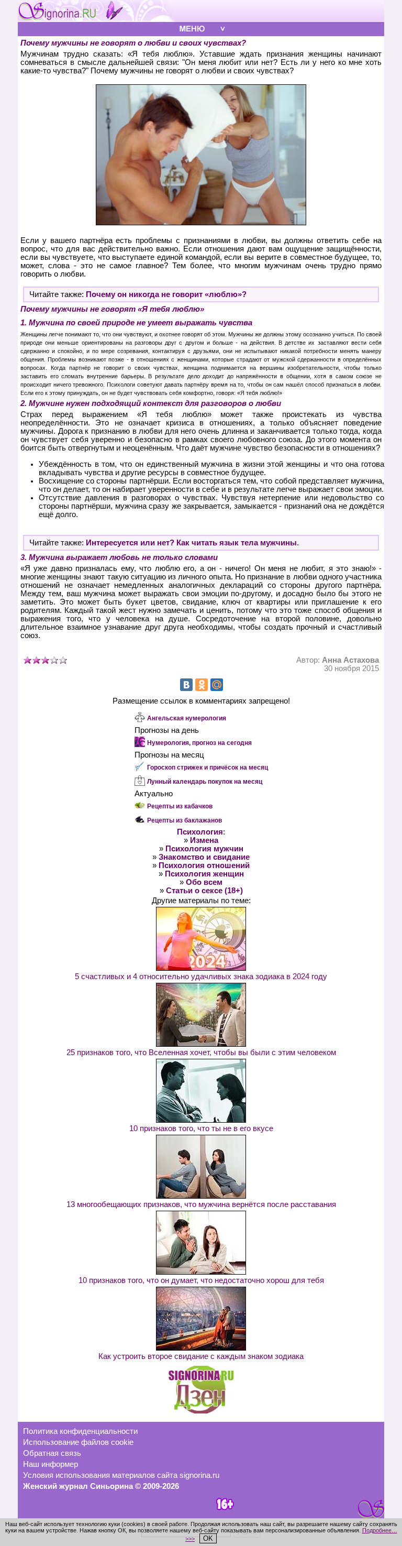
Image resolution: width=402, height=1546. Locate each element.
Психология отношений (204, 865)
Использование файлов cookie (78, 1442)
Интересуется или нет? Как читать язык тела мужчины (191, 543)
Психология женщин (204, 874)
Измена (204, 840)
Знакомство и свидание (204, 857)
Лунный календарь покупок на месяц (204, 781)
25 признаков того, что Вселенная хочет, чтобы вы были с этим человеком (201, 1052)
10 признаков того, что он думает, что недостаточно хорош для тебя (201, 1280)
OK (208, 1538)
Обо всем (204, 882)
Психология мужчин (204, 849)
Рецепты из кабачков (180, 806)
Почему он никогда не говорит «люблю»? (166, 294)
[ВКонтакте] (186, 684)
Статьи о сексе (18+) (204, 890)
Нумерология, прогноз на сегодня (199, 743)
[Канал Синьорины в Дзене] (201, 1411)
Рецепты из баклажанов (184, 820)
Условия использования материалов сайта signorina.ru (121, 1475)
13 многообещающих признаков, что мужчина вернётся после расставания (201, 1204)
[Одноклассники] (201, 684)
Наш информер (50, 1464)
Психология (200, 832)
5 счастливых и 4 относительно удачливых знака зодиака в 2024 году (201, 976)
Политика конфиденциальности (80, 1431)
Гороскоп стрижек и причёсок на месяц (207, 767)
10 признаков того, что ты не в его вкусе (201, 1128)
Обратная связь (52, 1453)
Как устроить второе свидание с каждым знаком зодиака (201, 1356)
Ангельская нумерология (186, 718)
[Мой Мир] (216, 684)
